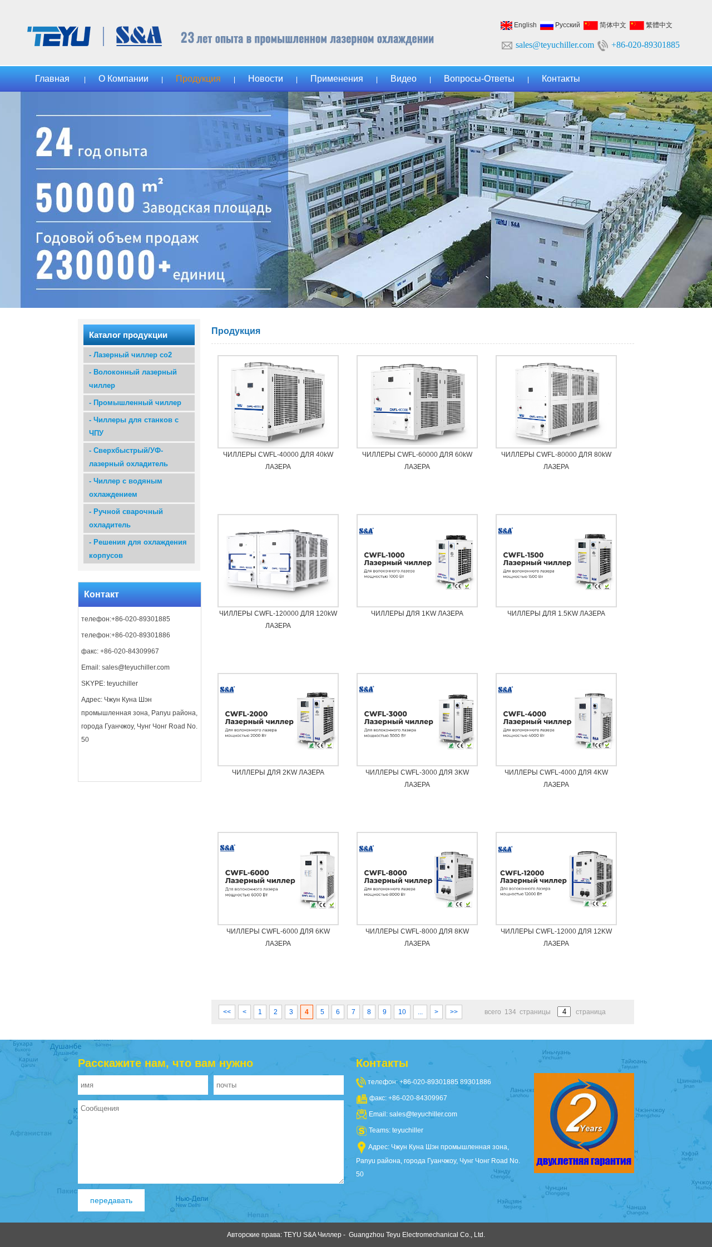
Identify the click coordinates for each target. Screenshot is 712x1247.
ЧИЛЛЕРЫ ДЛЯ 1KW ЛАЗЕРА (417, 613)
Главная (52, 78)
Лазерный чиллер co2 (132, 355)
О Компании (123, 78)
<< (227, 1012)
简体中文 (612, 25)
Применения (336, 78)
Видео (403, 78)
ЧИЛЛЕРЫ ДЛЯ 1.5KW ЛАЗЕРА (556, 613)
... (420, 1012)
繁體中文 (658, 25)
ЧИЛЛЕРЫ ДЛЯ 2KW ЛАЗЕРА (278, 772)
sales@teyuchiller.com (555, 44)
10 (402, 1012)
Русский (566, 25)
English (524, 25)
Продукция (198, 78)
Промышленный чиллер (137, 402)
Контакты (561, 78)
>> (454, 1012)
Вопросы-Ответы (479, 78)
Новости (265, 78)
